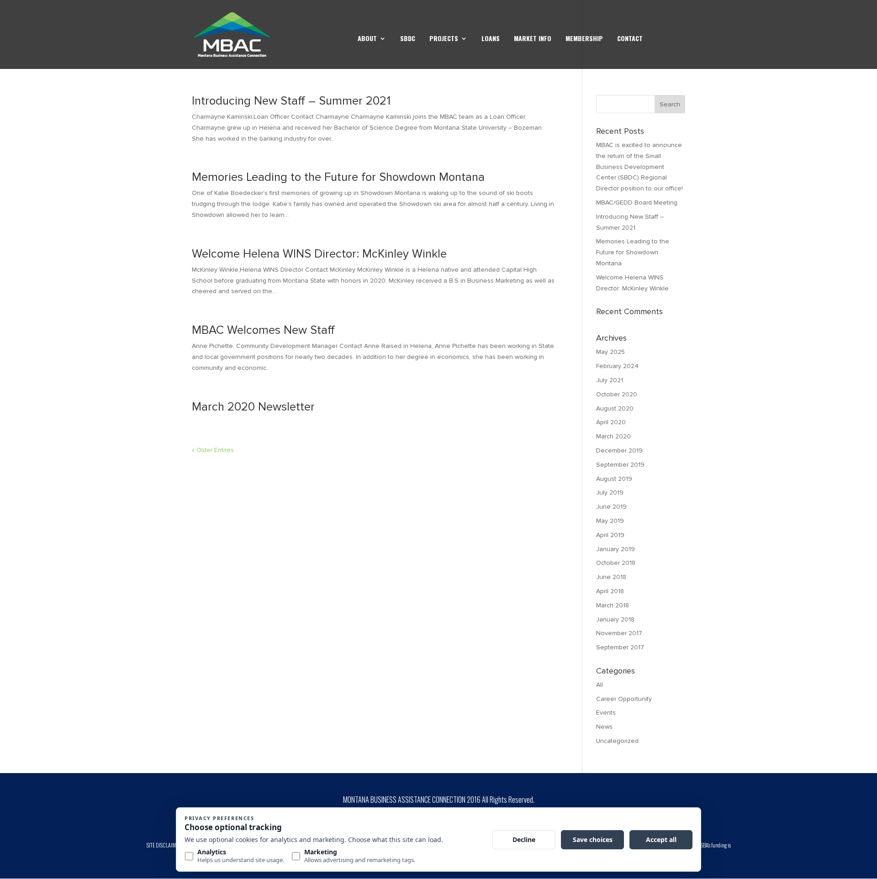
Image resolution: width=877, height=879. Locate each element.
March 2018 (612, 605)
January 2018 (615, 619)
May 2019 (610, 521)
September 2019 (620, 464)
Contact (630, 39)
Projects (443, 39)
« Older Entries (213, 450)
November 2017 (619, 633)
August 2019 (614, 479)
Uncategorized (617, 741)
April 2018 (610, 591)
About (367, 39)
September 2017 (620, 647)
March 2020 (613, 436)
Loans (490, 39)
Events (606, 712)
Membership (584, 39)
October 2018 (615, 563)
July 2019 (609, 492)
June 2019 (611, 507)
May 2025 (610, 352)
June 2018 (611, 577)
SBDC (407, 39)
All (599, 685)
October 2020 (616, 394)
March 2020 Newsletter (253, 407)
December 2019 (619, 450)
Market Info (532, 39)
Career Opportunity (624, 699)
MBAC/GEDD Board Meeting (636, 202)
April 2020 (611, 422)
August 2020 (615, 408)
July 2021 (609, 380)
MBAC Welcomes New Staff (263, 330)
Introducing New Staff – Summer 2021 (291, 101)
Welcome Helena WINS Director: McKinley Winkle (319, 254)
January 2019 (615, 549)
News (604, 727)
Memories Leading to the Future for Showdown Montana (338, 177)
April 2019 (610, 535)
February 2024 (617, 366)
